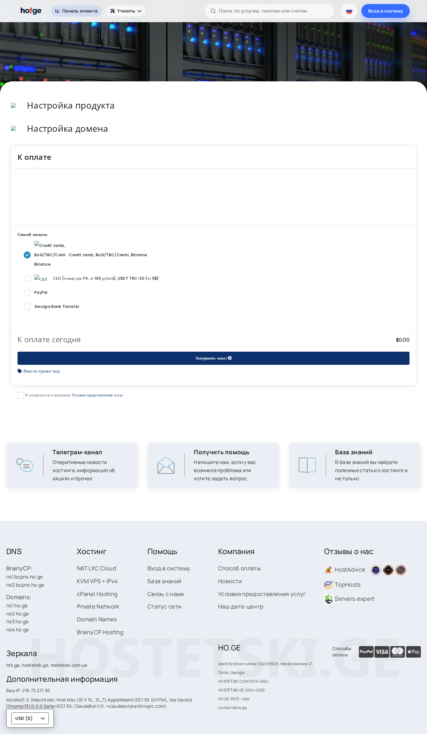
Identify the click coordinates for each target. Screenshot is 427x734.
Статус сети (164, 606)
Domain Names (97, 619)
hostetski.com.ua (69, 665)
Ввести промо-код (41, 371)
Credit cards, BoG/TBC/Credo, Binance (108, 254)
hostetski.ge (35, 665)
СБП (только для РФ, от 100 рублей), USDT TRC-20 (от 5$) (106, 278)
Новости (230, 581)
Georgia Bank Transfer (56, 306)
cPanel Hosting (97, 594)
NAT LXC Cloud (96, 568)
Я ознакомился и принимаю (73, 395)
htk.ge (13, 665)
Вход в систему (385, 11)
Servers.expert (354, 598)
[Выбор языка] (349, 11)
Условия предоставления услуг (97, 395)
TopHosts (347, 584)
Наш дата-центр (241, 606)
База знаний (164, 581)
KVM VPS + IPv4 (97, 581)
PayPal (41, 292)
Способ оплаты (239, 568)
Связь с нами (166, 594)
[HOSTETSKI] (31, 11)
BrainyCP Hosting (100, 632)
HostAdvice (349, 569)
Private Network (98, 606)
